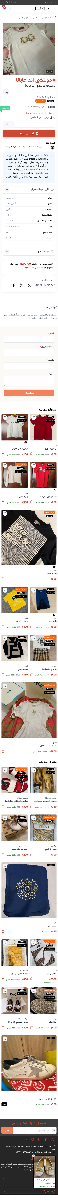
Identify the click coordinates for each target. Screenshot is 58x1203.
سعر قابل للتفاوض (21, 464)
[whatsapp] (52, 1139)
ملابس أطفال (24, 17)
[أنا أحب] (33, 417)
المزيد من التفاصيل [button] (40, 189)
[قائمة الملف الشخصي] (14, 1199)
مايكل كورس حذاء (44, 1179)
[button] (54, 8)
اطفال (35, 17)
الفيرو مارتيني (23, 970)
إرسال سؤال (29, 392)
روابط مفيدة (52, 2)
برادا (55, 1019)
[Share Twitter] (21, 285)
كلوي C (25, 493)
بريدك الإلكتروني (47, 346)
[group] (29, 49)
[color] (25, 443)
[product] (45, 1167)
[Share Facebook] (14, 285)
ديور (55, 570)
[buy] (55, 1180)
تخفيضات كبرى (50, 420)
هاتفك (50, 360)
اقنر (55, 923)
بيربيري (54, 445)
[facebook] (45, 1139)
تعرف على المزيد (11, 146)
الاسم (51, 333)
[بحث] (10, 8)
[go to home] (43, 1199)
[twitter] (39, 1139)
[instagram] (32, 1139)
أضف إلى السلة (27, 133)
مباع (4, 1104)
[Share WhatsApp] (29, 285)
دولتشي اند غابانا (51, 798)
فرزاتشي (54, 846)
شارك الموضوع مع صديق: (45, 284)
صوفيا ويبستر (23, 846)
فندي (26, 618)
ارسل (7, 1130)
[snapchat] (25, 1139)
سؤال (51, 373)
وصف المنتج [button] (43, 251)
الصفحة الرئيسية (47, 17)
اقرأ (27, 113)
